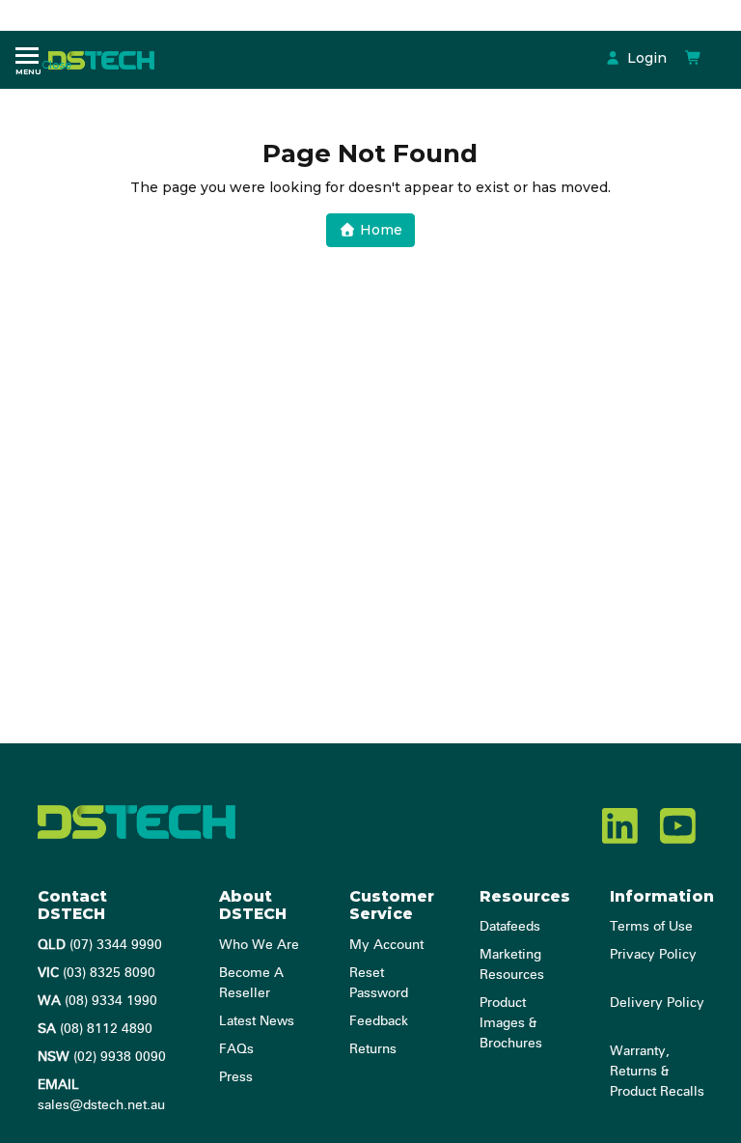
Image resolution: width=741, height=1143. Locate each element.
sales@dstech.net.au (101, 1095)
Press (236, 1077)
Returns (373, 1049)
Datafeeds (510, 927)
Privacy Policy (653, 955)
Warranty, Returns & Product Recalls (657, 1072)
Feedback (378, 1021)
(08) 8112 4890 (95, 1029)
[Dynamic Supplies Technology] (106, 58)
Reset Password (378, 983)
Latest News (256, 1021)
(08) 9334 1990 (97, 1001)
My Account (386, 945)
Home (379, 229)
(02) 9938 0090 (102, 1057)
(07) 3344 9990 (100, 945)
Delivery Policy (657, 1003)
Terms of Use (651, 927)
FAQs (236, 1049)
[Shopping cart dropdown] (693, 58)
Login (645, 58)
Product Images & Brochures (511, 1023)
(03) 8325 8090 (96, 973)
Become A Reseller (251, 983)
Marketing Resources (512, 965)
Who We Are (259, 945)
